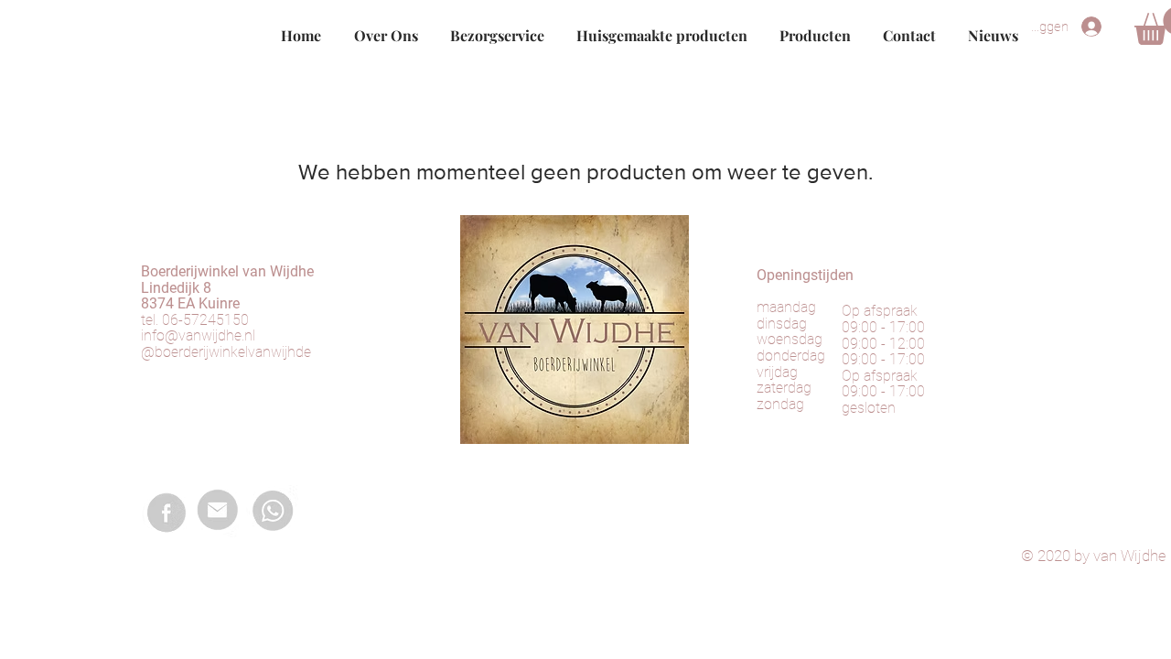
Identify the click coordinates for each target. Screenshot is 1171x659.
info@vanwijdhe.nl (198, 335)
